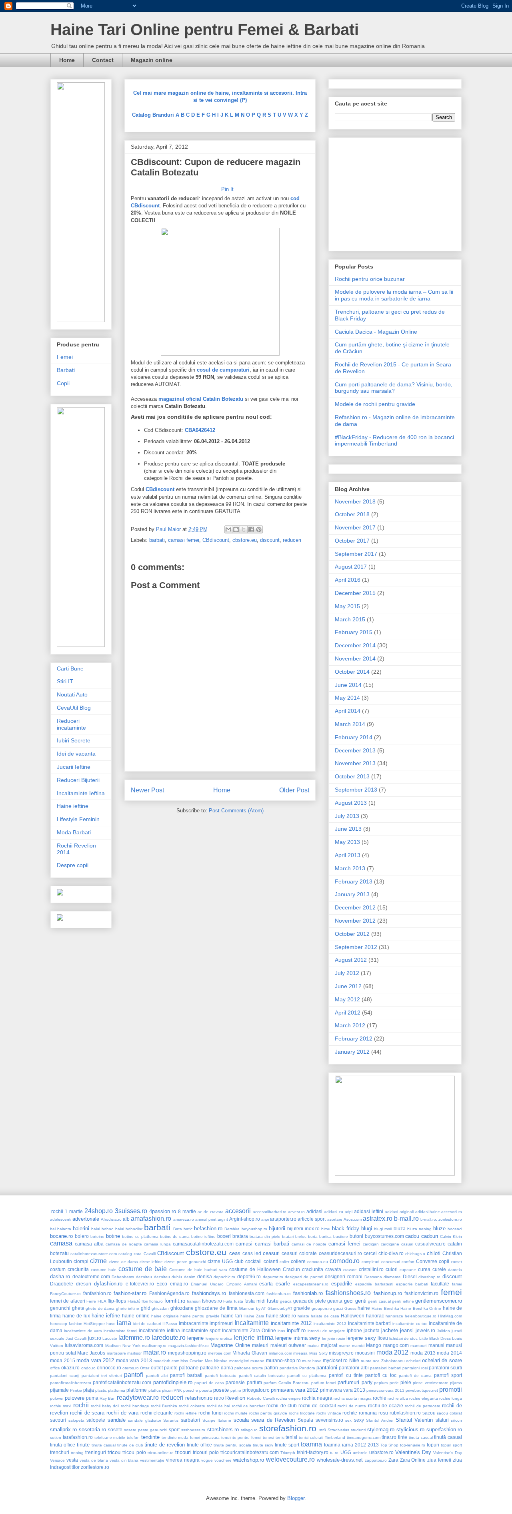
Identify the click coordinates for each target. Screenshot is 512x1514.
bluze (439, 1228)
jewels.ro (425, 1330)
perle (394, 1383)
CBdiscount (215, 540)
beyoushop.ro (254, 1229)
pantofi (133, 1374)
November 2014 (355, 658)
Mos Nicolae (216, 1361)
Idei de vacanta (76, 753)
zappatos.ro (376, 1460)
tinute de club (130, 1445)
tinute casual (104, 1445)
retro (219, 1398)
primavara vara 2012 (294, 1390)
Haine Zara (254, 1316)
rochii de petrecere (422, 1406)
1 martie (74, 1211)
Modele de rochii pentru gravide (375, 404)
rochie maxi (60, 1406)
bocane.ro (61, 1236)
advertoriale (85, 1219)
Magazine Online (230, 1345)
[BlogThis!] (236, 529)
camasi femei (183, 540)
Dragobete (61, 1283)
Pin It (227, 189)
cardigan (371, 1244)
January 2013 (352, 894)
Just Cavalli (76, 1338)
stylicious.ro (410, 1429)
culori (392, 1269)
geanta (334, 1300)
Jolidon (443, 1331)
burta (313, 1236)
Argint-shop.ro (244, 1219)
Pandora (307, 1368)
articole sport (312, 1219)
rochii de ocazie (385, 1405)
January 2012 (352, 1051)
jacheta (372, 1330)
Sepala (305, 1419)
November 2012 (355, 920)
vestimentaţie (152, 1460)
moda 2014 (449, 1352)
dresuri (83, 1283)
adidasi (314, 1211)
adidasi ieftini (368, 1211)
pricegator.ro (256, 1390)
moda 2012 (392, 1352)
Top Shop (389, 1445)
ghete (78, 1308)
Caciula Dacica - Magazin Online (376, 331)
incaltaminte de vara (83, 1331)
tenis (280, 1437)
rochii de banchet (248, 1406)
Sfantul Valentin (414, 1420)
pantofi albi (157, 1375)
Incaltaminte (251, 1322)
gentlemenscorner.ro (438, 1301)
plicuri (167, 1390)
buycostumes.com (384, 1236)
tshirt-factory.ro (312, 1452)
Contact (103, 60)
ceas (234, 1253)
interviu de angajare (326, 1331)
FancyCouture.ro (65, 1293)
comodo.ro (345, 1260)
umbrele (360, 1452)
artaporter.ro (283, 1219)
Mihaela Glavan (249, 1352)
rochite (349, 1412)
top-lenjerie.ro (412, 1445)
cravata (333, 1269)
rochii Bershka (164, 1406)
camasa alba (89, 1243)
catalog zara (130, 1253)
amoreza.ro (183, 1219)
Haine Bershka (385, 1308)
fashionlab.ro (308, 1293)
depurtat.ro (273, 1277)
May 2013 (347, 842)
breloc (300, 1236)
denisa (204, 1276)
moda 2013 (423, 1352)
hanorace (394, 1316)
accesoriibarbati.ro (269, 1212)
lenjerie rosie (333, 1338)
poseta (205, 1390)
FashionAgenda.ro (169, 1293)
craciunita (312, 1269)
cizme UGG (220, 1261)
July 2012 (347, 973)
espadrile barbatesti (374, 1284)
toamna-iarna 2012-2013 (351, 1444)
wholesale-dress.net (340, 1460)
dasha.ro (60, 1276)
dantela (455, 1269)
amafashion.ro (151, 1218)
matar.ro (154, 1352)
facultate (440, 1283)
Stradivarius (338, 1430)
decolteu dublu (168, 1277)
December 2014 (355, 645)
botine (113, 1236)
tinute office (199, 1444)
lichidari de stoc (403, 1338)
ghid (145, 1308)
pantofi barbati (186, 1375)
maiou (313, 1345)
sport (174, 1429)
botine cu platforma (140, 1236)
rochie (379, 1398)
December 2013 (355, 750)
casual (407, 1244)
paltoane (188, 1368)
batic (188, 1229)
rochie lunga (450, 1398)
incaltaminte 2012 (291, 1323)
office (55, 1368)
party (367, 1382)
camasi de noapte (309, 1244)
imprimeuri (221, 1323)
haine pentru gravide (200, 1316)
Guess (350, 1308)
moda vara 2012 (95, 1360)
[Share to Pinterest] (259, 529)
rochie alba (398, 1398)
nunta (366, 1361)
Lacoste (109, 1338)
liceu (383, 1338)
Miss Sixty (318, 1353)
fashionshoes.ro (348, 1292)
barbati (157, 540)
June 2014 (348, 685)
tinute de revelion (164, 1445)
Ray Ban (108, 1398)
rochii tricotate (302, 1413)
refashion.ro (198, 1398)
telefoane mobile (110, 1437)
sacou (429, 1412)
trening (77, 1452)
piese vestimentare (430, 1383)
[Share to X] (244, 529)
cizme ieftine (151, 1261)
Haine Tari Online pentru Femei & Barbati (204, 29)
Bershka (232, 1229)
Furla (227, 1301)
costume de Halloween (255, 1269)
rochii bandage (135, 1406)
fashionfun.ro (278, 1293)
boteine (97, 1236)
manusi (436, 1345)
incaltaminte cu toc (409, 1323)
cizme (98, 1260)
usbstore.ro (381, 1452)
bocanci (455, 1229)
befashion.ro (208, 1228)
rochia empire (288, 1398)
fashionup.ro (388, 1293)
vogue (207, 1460)
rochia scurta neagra (353, 1398)
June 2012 (348, 986)
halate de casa (325, 1316)
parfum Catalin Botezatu (287, 1383)
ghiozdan (160, 1308)
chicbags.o (415, 1253)
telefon (133, 1437)
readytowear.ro (138, 1397)
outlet (157, 1367)
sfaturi (442, 1419)
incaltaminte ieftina (159, 1330)
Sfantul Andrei (379, 1420)
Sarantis (170, 1420)
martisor (134, 1353)
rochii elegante (156, 1412)
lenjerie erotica (219, 1338)
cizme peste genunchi (185, 1261)
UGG (345, 1452)
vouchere (223, 1460)
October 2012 (352, 934)
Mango (373, 1345)
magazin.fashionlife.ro (188, 1345)
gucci (338, 1308)
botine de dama (175, 1236)
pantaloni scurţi (64, 1375)
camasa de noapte (124, 1244)
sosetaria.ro (92, 1429)
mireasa (300, 1353)
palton (271, 1367)
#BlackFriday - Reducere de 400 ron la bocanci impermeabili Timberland (394, 440)
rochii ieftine (185, 1413)
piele (405, 1382)
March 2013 (350, 868)
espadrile (341, 1284)
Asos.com (353, 1219)
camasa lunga (157, 1244)
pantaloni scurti (445, 1367)
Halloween (352, 1315)
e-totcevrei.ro (140, 1283)
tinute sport (287, 1444)
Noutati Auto (72, 694)
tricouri (183, 1452)
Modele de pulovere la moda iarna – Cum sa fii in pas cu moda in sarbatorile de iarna (394, 295)
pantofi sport (448, 1375)
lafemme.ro (134, 1337)
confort (408, 1261)
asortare (334, 1219)
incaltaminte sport (201, 1330)
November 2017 (355, 527)
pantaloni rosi (414, 1368)
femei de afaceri (67, 1300)
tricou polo (134, 1452)
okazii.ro (70, 1367)
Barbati (66, 370)
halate (303, 1316)
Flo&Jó (134, 1301)
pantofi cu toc (380, 1375)
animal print (205, 1219)
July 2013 (347, 816)
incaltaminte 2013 (330, 1323)
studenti (358, 1430)
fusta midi (254, 1300)
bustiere (340, 1236)
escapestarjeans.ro (310, 1284)
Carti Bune (70, 668)
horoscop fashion (66, 1323)
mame (344, 1345)
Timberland (335, 1437)
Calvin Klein (451, 1236)
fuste (272, 1301)
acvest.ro (296, 1212)
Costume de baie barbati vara (198, 1269)
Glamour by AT (252, 1308)
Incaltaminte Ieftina (81, 793)
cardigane (390, 1244)
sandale (117, 1420)
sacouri (58, 1419)
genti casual (379, 1301)
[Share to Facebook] (251, 529)
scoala (241, 1420)
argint (223, 1219)
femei (451, 1292)
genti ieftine (403, 1301)
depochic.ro (224, 1277)
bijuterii (277, 1228)
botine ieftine (203, 1236)
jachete (389, 1330)
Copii (63, 383)
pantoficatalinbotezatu (70, 1383)
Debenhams (123, 1277)
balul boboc (102, 1229)
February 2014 (353, 737)
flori (145, 1301)
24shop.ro (98, 1211)
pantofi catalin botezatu (262, 1375)
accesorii (238, 1211)
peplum (381, 1383)
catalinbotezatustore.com (93, 1253)
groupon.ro (322, 1308)
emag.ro (179, 1283)
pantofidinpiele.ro (172, 1382)
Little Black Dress (435, 1338)
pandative (289, 1368)
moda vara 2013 (134, 1360)
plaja (88, 1390)
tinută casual (448, 1437)
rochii (81, 1405)
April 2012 (347, 1012)
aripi (265, 1219)
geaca (286, 1301)
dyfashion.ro (108, 1284)
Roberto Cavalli (261, 1398)
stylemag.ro (380, 1429)
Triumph (287, 1452)
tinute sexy (263, 1445)
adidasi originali (399, 1212)
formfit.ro (174, 1301)
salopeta (76, 1420)
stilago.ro (249, 1430)
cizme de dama (123, 1261)
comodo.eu (317, 1261)
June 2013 (348, 829)
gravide (302, 1308)
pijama (456, 1383)
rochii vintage (328, 1413)
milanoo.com (280, 1353)
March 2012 (350, 1025)
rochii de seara (87, 1413)
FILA (102, 1301)
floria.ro (156, 1301)
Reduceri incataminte (71, 724)
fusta (238, 1301)
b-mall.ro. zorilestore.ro (441, 1219)
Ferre (91, 1301)
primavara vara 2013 (342, 1390)
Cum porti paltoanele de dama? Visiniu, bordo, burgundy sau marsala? (393, 387)
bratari (288, 1236)
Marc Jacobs (91, 1352)
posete (221, 1390)
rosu (383, 1412)
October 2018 (352, 514)
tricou (114, 1452)
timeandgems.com (363, 1437)
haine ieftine (106, 1316)
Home (67, 60)
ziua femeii (439, 1459)
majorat (329, 1345)
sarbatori (190, 1419)
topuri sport (451, 1445)
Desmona (373, 1277)
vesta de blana (94, 1460)
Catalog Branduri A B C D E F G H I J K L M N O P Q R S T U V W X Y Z (220, 115)
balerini (81, 1228)
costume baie (103, 1269)
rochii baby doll (105, 1406)
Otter (144, 1368)
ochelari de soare (442, 1360)
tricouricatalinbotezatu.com (249, 1452)
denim (189, 1277)
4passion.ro (162, 1211)
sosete (115, 1429)
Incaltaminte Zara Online (249, 1330)
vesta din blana (124, 1460)
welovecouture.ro (290, 1459)
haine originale (165, 1316)
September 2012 (356, 947)
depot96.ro (249, 1276)
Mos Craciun (192, 1361)
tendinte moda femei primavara (191, 1437)
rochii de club (281, 1405)
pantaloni (326, 1368)
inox (281, 1331)
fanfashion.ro (97, 1293)
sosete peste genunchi (145, 1430)
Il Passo (170, 1323)
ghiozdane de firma (216, 1308)
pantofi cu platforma (306, 1375)
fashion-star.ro (130, 1293)
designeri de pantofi (304, 1277)
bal (53, 1229)
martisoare (116, 1353)
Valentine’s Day (447, 1452)
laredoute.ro (169, 1337)
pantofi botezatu (220, 1375)
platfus (154, 1390)
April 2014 (347, 711)
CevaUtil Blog (74, 707)
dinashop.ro (429, 1277)
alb (126, 1219)
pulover (57, 1398)
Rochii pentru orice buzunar (370, 279)
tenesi (268, 1437)
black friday (345, 1228)
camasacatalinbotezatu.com (203, 1243)
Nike (354, 1360)
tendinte (150, 1437)
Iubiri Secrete (73, 740)
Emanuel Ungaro (207, 1284)
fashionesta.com (246, 1293)
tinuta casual (421, 1437)
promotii (450, 1389)
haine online (136, 1315)
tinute (83, 1445)
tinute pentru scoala (232, 1445)
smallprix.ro (63, 1429)
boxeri (224, 1236)
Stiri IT (65, 681)
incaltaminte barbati (369, 1323)
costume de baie (142, 1268)
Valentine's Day (413, 1452)
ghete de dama (100, 1308)
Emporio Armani (241, 1284)
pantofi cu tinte (346, 1375)
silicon (456, 1420)
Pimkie (76, 1390)
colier (284, 1261)
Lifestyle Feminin (78, 819)
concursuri (390, 1261)
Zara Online (413, 1459)
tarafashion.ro (78, 1437)
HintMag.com (450, 1316)
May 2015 (347, 606)
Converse (426, 1261)
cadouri (429, 1236)
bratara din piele (265, 1236)
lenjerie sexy (361, 1338)
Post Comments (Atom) (236, 811)
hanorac (375, 1315)
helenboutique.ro (420, 1316)
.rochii (56, 1211)
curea (424, 1269)
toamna (311, 1444)
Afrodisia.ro (111, 1219)
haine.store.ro (281, 1315)
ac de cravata (211, 1212)
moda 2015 (62, 1360)
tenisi (291, 1437)
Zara (393, 1459)
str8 (322, 1430)
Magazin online (151, 60)
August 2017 (351, 566)
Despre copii (72, 865)
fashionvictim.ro (421, 1293)
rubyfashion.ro (405, 1412)
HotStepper (94, 1323)
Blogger (295, 1498)
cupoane (408, 1269)
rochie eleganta (423, 1398)
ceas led (251, 1253)
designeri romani (343, 1276)
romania (368, 1412)
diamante (392, 1277)
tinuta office (62, 1444)
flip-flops (117, 1300)
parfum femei (323, 1383)
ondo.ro (88, 1368)
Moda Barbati (74, 832)
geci (349, 1301)
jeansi (407, 1330)
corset (456, 1261)
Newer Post (147, 790)
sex (348, 1420)
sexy (359, 1419)
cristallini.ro (371, 1269)
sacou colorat (449, 1413)
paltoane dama (216, 1367)
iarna (124, 1322)
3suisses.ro (131, 1211)
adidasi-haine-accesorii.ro (438, 1212)
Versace (57, 1460)
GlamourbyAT (280, 1308)
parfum (254, 1382)
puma (92, 1398)
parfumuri (348, 1382)
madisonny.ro (154, 1345)
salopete (95, 1419)
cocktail (253, 1261)
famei (457, 1284)
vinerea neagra (183, 1459)
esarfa (266, 1283)
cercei (370, 1253)
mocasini (365, 1352)
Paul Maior (169, 529)
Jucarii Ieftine (73, 767)
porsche (190, 1390)
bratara (240, 1236)
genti (360, 1301)
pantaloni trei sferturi (102, 1375)
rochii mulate (236, 1413)
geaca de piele (309, 1300)
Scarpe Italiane (217, 1420)
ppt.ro (235, 1390)
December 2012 (355, 907)
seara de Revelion (273, 1420)
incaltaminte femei (120, 1331)
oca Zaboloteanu (389, 1361)
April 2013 (347, 855)
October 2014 (352, 671)
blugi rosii (383, 1229)
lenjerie (195, 1338)
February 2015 (353, 632)
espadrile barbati (412, 1284)
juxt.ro (94, 1338)
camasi (244, 1244)
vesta (72, 1459)
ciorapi (81, 1261)
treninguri (95, 1452)
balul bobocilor (128, 1229)
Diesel (410, 1276)
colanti (271, 1261)
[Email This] (228, 529)
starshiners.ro (223, 1429)
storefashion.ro (287, 1428)
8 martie (187, 1211)
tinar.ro (389, 1437)
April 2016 (347, 580)
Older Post (294, 790)
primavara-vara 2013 (385, 1390)
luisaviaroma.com (84, 1345)
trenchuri (59, 1452)
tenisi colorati (311, 1437)
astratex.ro (377, 1218)
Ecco (161, 1283)
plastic (101, 1390)
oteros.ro (130, 1368)
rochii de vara (122, 1413)
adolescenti (60, 1219)
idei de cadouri (147, 1323)
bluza (400, 1228)
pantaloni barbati (385, 1368)
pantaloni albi (353, 1367)
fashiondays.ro (209, 1293)
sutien (55, 1437)
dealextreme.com (91, 1276)
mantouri (418, 1345)
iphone (354, 1330)
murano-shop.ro (283, 1360)
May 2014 (347, 697)
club (239, 1261)
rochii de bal (218, 1406)
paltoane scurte (248, 1368)
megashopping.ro (187, 1352)
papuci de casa (209, 1383)
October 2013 (352, 776)
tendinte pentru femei (241, 1437)
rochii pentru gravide (268, 1413)
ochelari (413, 1361)
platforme (136, 1390)
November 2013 (355, 763)
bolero (82, 1236)
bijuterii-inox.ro (303, 1228)
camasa (61, 1243)
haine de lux (76, 1315)
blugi (366, 1228)
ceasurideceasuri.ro (340, 1253)
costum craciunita (69, 1269)
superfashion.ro (444, 1429)
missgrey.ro (341, 1352)
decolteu (144, 1277)
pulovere (74, 1398)
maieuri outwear (288, 1345)
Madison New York (122, 1345)
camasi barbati (272, 1244)
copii (444, 1261)
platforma (116, 1390)
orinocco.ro (109, 1367)
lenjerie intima (254, 1337)
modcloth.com (166, 1361)
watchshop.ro (248, 1460)
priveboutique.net (422, 1390)
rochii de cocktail (317, 1405)
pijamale (59, 1390)
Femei (65, 357)
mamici (358, 1345)
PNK (178, 1390)
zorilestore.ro (95, 1467)
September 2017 (356, 554)
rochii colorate (192, 1406)
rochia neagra (317, 1398)
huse (111, 1323)
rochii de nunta (352, 1406)
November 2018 (355, 501)
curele (439, 1269)
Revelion (235, 1398)
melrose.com (219, 1353)
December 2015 (355, 593)
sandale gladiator (144, 1420)
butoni (356, 1236)
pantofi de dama (415, 1375)
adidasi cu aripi (338, 1212)
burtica (325, 1236)
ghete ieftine (128, 1308)
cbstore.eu (244, 540)
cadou (412, 1236)
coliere (298, 1261)
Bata (177, 1229)
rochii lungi (210, 1412)
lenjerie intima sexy (297, 1338)
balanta (64, 1229)
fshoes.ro (212, 1300)
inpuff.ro (296, 1330)
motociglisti (239, 1361)
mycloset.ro (335, 1360)
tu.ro (334, 1452)
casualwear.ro (430, 1243)
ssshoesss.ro (193, 1430)
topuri (433, 1444)
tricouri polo (206, 1452)
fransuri (193, 1301)
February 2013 (353, 881)
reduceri (292, 540)
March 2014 (350, 724)
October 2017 (352, 540)
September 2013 (356, 789)
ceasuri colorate (299, 1253)
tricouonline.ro (161, 1452)
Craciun (291, 1269)
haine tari (231, 1315)
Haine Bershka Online (420, 1308)
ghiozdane (182, 1308)
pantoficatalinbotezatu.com (122, 1382)
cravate (350, 1269)
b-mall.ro (406, 1218)
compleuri (370, 1261)
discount (270, 540)
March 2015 (350, 619)
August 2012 (351, 960)
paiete (171, 1367)
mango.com (396, 1345)
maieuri (260, 1345)
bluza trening (419, 1229)
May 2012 (347, 999)
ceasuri (271, 1253)
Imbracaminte (193, 1323)
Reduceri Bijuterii (78, 780)
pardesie (235, 1382)
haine (364, 1308)
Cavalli (150, 1253)
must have (312, 1361)
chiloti (433, 1253)
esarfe (283, 1284)
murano (257, 1361)
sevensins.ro (329, 1419)
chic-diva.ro (391, 1253)
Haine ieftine (72, 806)
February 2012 (353, 1038)
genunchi (60, 1308)
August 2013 (351, 803)
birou (325, 1229)
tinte (402, 1437)
